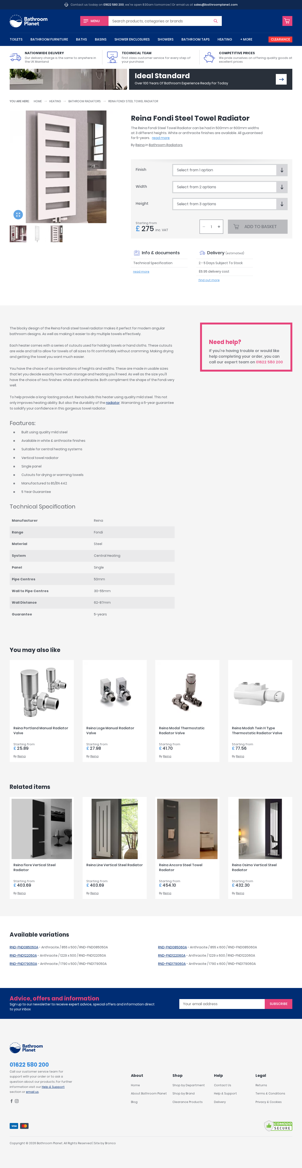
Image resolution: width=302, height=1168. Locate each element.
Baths (81, 39)
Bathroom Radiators (84, 101)
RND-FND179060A (172, 963)
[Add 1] (219, 227)
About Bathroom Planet (149, 1093)
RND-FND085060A (172, 947)
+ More (246, 39)
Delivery (220, 1102)
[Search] (215, 21)
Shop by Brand (183, 1093)
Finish (141, 169)
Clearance (280, 39)
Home (38, 101)
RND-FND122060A (171, 955)
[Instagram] (17, 1102)
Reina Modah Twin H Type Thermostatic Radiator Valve (257, 730)
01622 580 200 (113, 5)
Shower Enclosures (132, 39)
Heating (225, 39)
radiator (113, 402)
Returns (261, 1085)
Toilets (16, 39)
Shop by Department (188, 1085)
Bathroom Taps (195, 39)
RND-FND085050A (24, 947)
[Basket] (287, 21)
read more (161, 137)
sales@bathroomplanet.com (216, 5)
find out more (209, 280)
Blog (134, 1102)
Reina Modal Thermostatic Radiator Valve (182, 730)
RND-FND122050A (23, 955)
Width (141, 186)
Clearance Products (187, 1102)
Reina (140, 145)
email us (32, 1092)
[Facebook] (11, 1102)
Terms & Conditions (270, 1093)
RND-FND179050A (23, 963)
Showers (165, 39)
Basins (100, 39)
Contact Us (222, 1085)
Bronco (110, 1143)
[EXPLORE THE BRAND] (281, 79)
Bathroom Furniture (49, 39)
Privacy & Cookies (269, 1102)
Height (142, 203)
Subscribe (278, 1003)
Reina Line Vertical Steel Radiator (114, 865)
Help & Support (53, 1087)
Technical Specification (152, 263)
